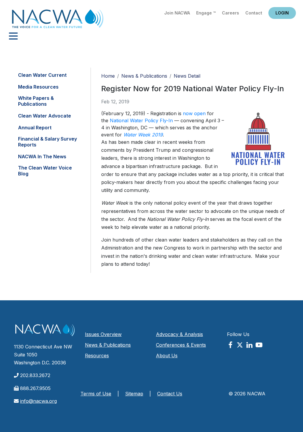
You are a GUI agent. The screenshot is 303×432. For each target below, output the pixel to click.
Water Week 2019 (143, 135)
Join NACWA (177, 12)
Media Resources (38, 87)
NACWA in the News (42, 156)
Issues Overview (103, 334)
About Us (167, 355)
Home (58, 20)
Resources (97, 355)
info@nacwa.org (38, 401)
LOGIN (282, 12)
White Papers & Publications (36, 101)
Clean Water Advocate (44, 116)
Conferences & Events (181, 345)
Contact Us (169, 394)
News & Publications (144, 76)
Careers (230, 12)
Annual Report (34, 128)
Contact (253, 12)
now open (194, 113)
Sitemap (134, 394)
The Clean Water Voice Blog (45, 171)
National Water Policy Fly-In (141, 120)
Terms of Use (95, 394)
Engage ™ (206, 12)
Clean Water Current (42, 75)
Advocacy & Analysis (179, 334)
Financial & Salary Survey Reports (47, 142)
